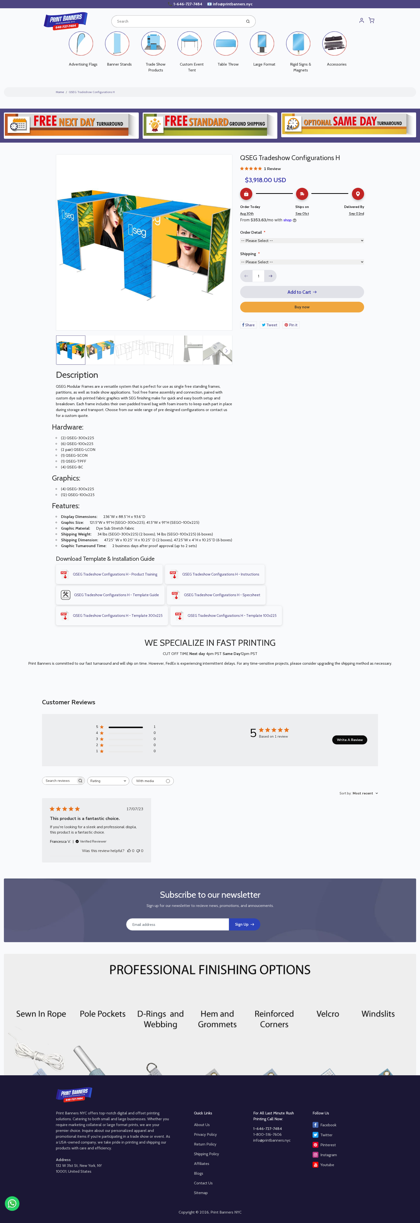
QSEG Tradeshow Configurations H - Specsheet (222, 595)
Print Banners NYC (226, 1212)
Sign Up (241, 924)
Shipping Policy (206, 1154)
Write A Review (350, 740)
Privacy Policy (205, 1134)
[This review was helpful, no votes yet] (129, 850)
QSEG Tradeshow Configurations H (92, 92)
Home (60, 92)
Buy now (302, 307)
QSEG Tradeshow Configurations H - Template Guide (116, 595)
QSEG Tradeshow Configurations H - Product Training (115, 574)
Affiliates (201, 1163)
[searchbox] (59, 780)
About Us (202, 1124)
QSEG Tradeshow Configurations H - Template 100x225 (232, 615)
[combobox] (176, 21)
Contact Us (203, 1183)
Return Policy (205, 1144)
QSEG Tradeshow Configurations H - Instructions (220, 574)
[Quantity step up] (270, 276)
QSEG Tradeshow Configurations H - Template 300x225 (118, 615)
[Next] (226, 351)
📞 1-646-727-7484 (185, 4)
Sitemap (201, 1192)
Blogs (198, 1173)
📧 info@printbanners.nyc (230, 4)
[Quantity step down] (246, 276)
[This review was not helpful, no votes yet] (138, 850)
